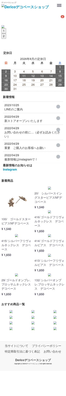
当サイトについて (16, 346)
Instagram (10, 169)
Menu (59, 3)
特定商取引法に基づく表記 (22, 351)
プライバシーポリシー (46, 346)
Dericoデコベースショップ (33, 360)
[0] (6, 18)
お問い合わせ (52, 351)
